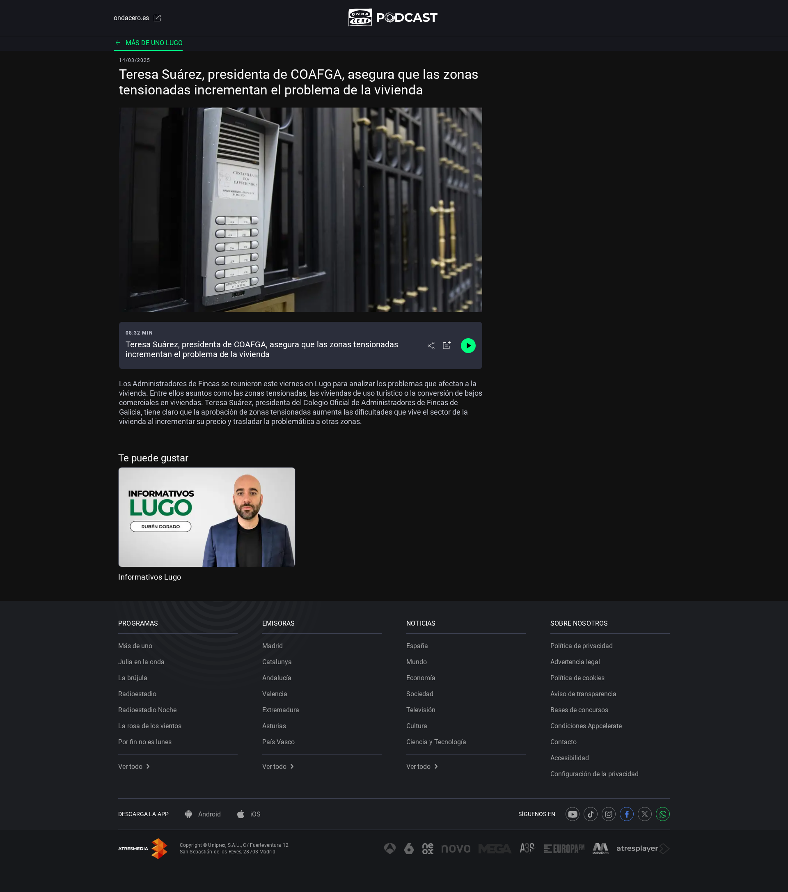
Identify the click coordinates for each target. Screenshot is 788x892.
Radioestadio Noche (147, 710)
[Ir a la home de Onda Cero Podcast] (394, 17)
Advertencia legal (575, 662)
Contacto (563, 742)
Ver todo (130, 766)
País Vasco (278, 742)
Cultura (416, 726)
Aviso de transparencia (583, 694)
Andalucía (276, 678)
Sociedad (419, 694)
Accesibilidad (569, 758)
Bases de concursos (579, 710)
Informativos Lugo (149, 577)
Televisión (420, 710)
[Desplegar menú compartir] (431, 345)
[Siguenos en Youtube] (573, 814)
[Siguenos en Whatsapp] (663, 814)
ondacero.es (131, 18)
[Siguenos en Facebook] (627, 814)
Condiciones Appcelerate (586, 726)
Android (209, 814)
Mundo (416, 662)
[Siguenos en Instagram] (609, 814)
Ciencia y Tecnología (436, 742)
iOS (255, 814)
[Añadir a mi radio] (447, 345)
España (417, 646)
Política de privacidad (581, 646)
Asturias (274, 726)
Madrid (272, 646)
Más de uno (135, 646)
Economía (420, 678)
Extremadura (280, 710)
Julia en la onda (141, 662)
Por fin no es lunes (145, 742)
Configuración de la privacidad (594, 774)
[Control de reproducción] (468, 345)
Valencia (274, 694)
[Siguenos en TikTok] (591, 814)
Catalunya (277, 662)
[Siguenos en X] (645, 814)
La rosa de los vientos (149, 726)
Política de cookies (577, 678)
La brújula (132, 678)
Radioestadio (137, 694)
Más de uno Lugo (154, 43)
